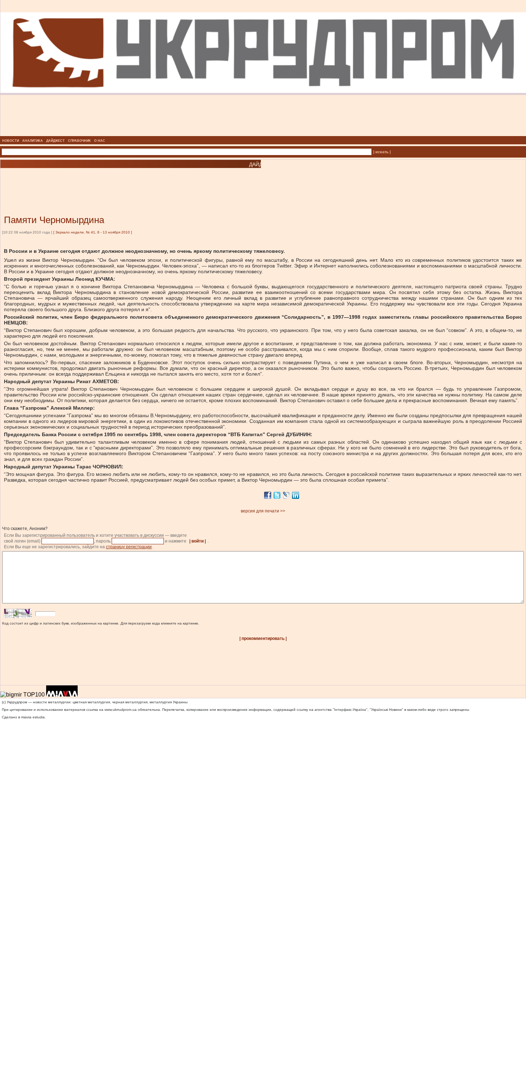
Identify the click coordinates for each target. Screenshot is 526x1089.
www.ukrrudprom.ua (120, 710)
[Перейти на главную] (263, 134)
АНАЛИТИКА (32, 141)
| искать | (382, 152)
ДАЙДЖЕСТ (55, 141)
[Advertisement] (86, 181)
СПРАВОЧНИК (79, 141)
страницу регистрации (129, 546)
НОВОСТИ (10, 141)
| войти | (197, 541)
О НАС (99, 141)
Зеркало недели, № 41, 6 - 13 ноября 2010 (92, 232)
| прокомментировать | (263, 638)
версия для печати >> (263, 511)
